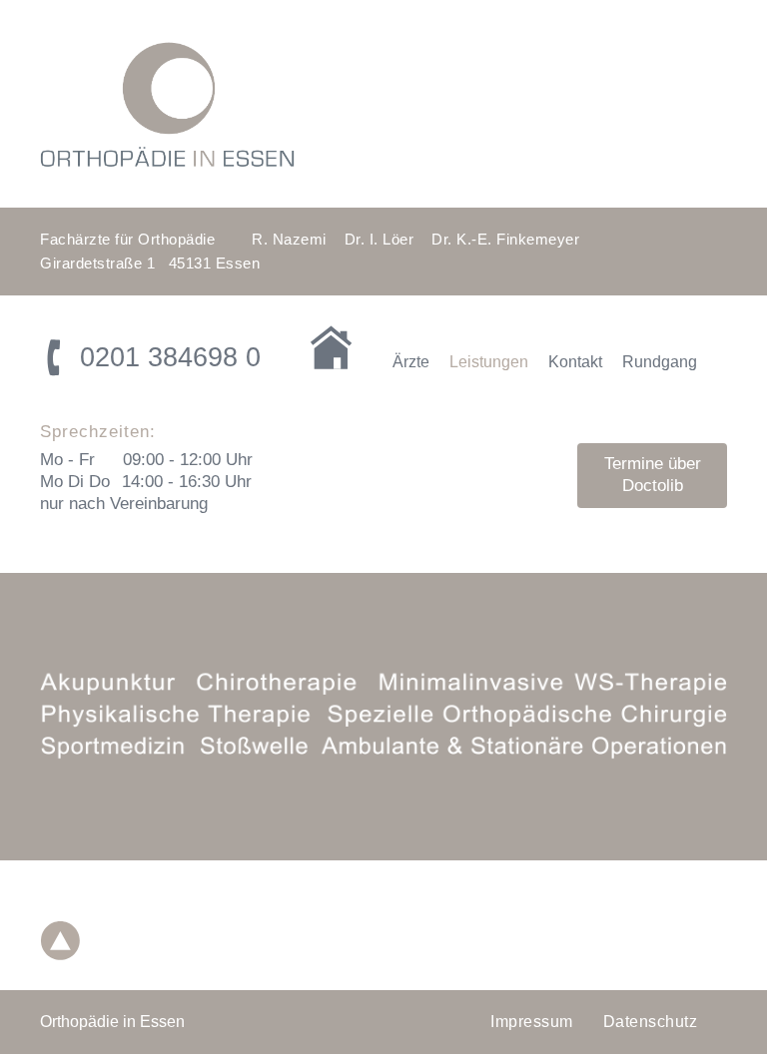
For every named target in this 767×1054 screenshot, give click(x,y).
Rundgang (659, 361)
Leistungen (488, 361)
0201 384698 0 (170, 357)
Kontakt (575, 361)
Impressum (531, 1021)
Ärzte (410, 361)
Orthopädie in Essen (112, 1021)
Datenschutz (650, 1021)
